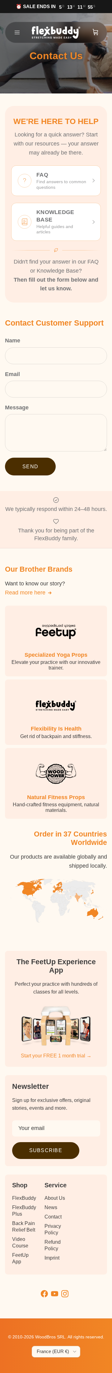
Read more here (25, 592)
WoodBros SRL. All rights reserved (69, 1336)
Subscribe (46, 1150)
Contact (53, 1216)
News (50, 1207)
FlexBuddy (24, 1198)
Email (12, 374)
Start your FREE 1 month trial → (56, 1055)
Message (17, 407)
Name (12, 340)
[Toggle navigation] (17, 32)
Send (30, 466)
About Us (54, 1198)
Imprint (51, 1258)
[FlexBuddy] (56, 32)
